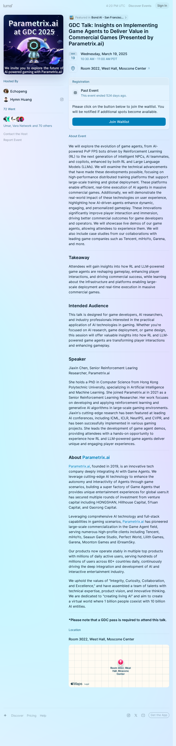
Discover (17, 715)
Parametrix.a (95, 457)
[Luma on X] (136, 715)
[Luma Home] (8, 6)
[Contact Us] (143, 715)
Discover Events (140, 5)
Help (43, 715)
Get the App (159, 715)
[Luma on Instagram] (128, 715)
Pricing (31, 715)
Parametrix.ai (79, 466)
